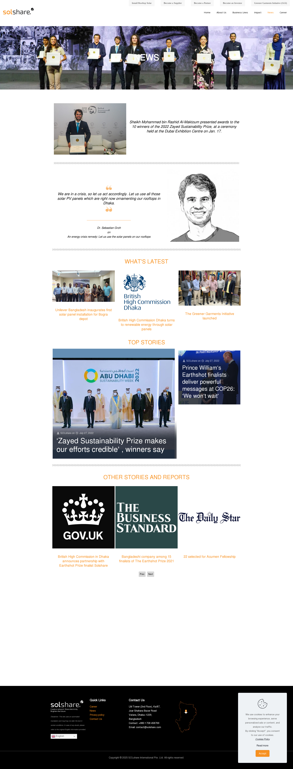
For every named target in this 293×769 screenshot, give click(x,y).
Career (93, 706)
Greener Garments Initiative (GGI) (270, 3)
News (93, 710)
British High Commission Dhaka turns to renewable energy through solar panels (209, 324)
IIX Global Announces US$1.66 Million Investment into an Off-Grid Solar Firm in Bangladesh (209, 561)
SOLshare (65, 433)
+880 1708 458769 (149, 723)
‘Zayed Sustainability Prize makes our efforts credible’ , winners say (111, 445)
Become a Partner (202, 3)
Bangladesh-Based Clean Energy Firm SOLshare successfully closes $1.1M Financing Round (146, 561)
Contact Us (96, 719)
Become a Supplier (173, 3)
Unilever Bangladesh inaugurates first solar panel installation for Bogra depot (146, 314)
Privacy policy (97, 714)
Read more (262, 745)
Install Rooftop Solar (142, 3)
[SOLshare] (18, 11)
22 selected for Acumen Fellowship (84, 557)
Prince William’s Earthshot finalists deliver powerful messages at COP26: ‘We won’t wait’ (208, 381)
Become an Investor (232, 3)
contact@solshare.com (148, 727)
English (59, 736)
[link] (221, 20)
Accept (262, 753)
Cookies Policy (262, 739)
